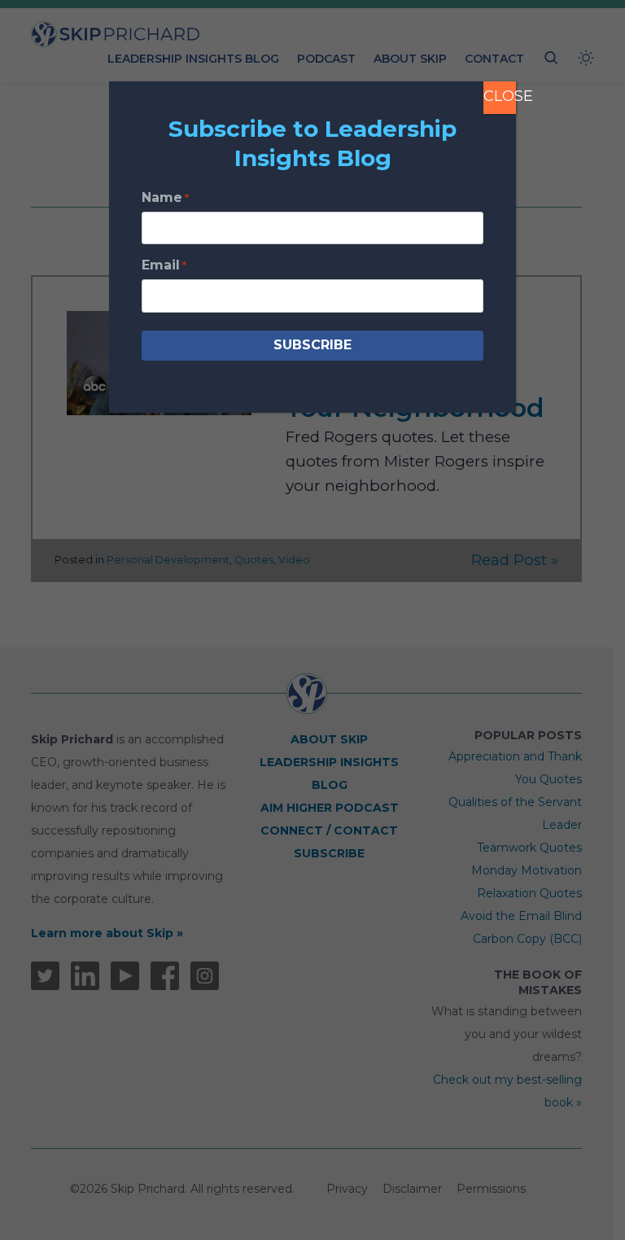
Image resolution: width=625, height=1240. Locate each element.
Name (165, 197)
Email (164, 265)
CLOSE (499, 96)
